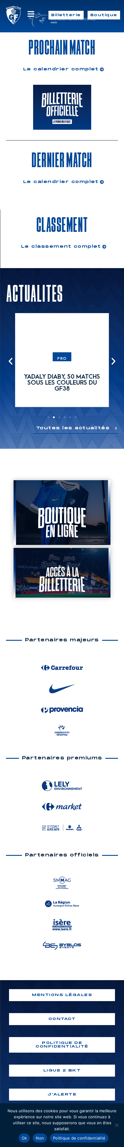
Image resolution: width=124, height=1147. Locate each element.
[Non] (116, 1125)
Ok (24, 1138)
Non (40, 1138)
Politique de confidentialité (79, 1138)
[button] (10, 361)
